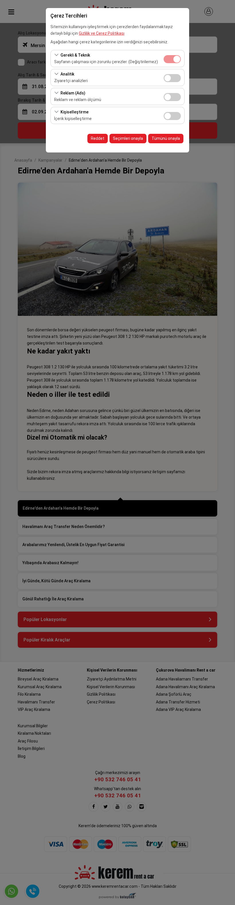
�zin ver (172, 78)
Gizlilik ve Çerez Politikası (101, 33)
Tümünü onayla (166, 138)
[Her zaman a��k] (172, 58)
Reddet (97, 138)
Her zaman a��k (172, 59)
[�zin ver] (172, 77)
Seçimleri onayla (128, 138)
